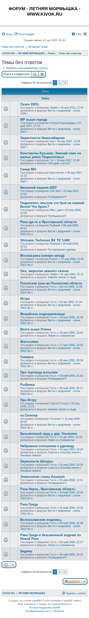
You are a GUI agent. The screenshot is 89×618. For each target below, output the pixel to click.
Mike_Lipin (56, 209)
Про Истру (28, 400)
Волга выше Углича (35, 329)
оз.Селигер (29, 415)
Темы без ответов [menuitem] (12, 46)
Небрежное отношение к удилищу (47, 446)
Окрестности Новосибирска (42, 138)
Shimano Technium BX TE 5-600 (45, 240)
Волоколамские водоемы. (41, 520)
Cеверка (26, 357)
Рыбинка (27, 385)
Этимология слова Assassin (42, 477)
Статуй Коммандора (62, 122)
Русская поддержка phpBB (44, 607)
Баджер (26, 551)
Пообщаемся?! (57, 196)
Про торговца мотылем (39, 372)
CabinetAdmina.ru (61, 604)
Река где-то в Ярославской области (48, 222)
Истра (24, 298)
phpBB (36, 600)
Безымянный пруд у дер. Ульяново (48, 433)
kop (52, 141)
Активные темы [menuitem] (38, 46)
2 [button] (60, 82)
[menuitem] (6, 34)
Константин (57, 172)
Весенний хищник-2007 (38, 187)
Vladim (54, 107)
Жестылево (29, 341)
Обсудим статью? (59, 163)
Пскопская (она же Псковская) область (51, 283)
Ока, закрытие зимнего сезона (44, 271)
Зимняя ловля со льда (62, 277)
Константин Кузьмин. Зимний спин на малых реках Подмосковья (50, 155)
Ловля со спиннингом (61, 335)
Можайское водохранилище (42, 314)
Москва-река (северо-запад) (42, 255)
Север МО (28, 169)
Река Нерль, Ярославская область (47, 489)
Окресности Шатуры (36, 461)
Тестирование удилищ (62, 249)
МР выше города (33, 119)
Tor (52, 160)
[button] (65, 83)
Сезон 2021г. (30, 104)
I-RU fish (55, 190)
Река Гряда (29, 504)
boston (54, 258)
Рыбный (55, 225)
